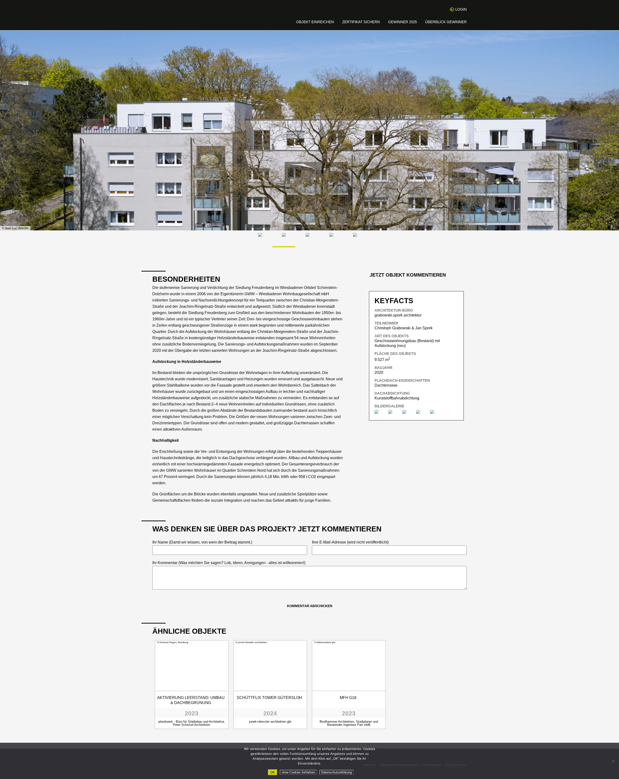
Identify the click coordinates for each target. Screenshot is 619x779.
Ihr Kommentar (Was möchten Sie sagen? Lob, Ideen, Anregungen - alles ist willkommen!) (228, 563)
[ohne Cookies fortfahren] (613, 760)
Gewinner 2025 (402, 22)
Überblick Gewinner (446, 22)
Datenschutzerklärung (336, 772)
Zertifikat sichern (361, 22)
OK (272, 772)
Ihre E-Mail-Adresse (350, 542)
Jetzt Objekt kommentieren (408, 275)
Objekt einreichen (315, 22)
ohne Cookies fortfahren (298, 772)
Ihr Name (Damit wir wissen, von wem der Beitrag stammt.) (202, 542)
